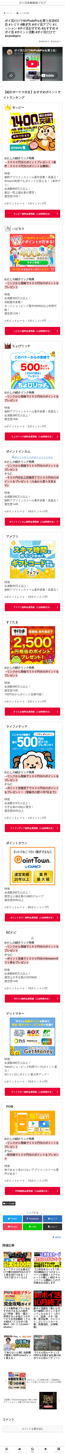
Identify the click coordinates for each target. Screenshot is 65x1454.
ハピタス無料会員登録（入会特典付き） (32, 330)
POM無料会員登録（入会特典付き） (32, 1190)
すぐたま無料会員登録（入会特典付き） (32, 711)
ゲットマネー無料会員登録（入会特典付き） (32, 1091)
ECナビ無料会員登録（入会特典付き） (32, 998)
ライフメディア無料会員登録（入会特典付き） (32, 827)
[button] (58, 730)
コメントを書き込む (32, 1428)
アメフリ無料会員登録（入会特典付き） (32, 607)
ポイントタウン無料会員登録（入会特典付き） (32, 917)
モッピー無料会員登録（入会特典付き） (32, 213)
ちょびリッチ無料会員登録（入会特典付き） (32, 436)
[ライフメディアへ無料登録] (32, 750)
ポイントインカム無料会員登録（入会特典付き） (32, 521)
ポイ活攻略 (10, 1203)
